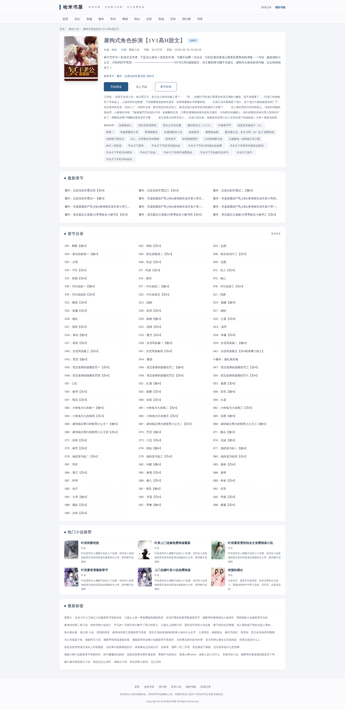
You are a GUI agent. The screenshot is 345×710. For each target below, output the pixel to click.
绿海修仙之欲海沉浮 (146, 647)
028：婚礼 (71, 318)
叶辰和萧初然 (90, 543)
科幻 (137, 19)
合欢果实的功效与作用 (190, 639)
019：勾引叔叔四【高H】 (80, 294)
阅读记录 (266, 7)
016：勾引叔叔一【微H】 (80, 286)
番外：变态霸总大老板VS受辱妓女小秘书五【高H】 (97, 214)
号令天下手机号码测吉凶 (167, 145)
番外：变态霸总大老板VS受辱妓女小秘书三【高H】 (245, 214)
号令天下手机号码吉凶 (120, 159)
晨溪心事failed (187, 654)
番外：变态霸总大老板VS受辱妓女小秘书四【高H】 (171, 214)
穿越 (89, 19)
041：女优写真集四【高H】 (156, 351)
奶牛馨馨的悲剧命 (113, 654)
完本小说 (176, 686)
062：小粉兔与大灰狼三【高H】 (233, 407)
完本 (173, 19)
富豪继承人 (125, 125)
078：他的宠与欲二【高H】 (82, 456)
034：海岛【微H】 (77, 335)
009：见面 (219, 262)
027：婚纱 (219, 310)
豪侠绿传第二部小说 (76, 624)
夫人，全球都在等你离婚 (145, 138)
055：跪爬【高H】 (150, 391)
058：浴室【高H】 (150, 399)
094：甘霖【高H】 (151, 496)
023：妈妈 (145, 302)
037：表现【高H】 (76, 343)
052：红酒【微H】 (150, 383)
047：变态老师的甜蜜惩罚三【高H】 (236, 367)
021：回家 (219, 294)
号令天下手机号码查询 (120, 152)
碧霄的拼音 (103, 632)
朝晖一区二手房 (181, 647)
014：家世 (145, 278)
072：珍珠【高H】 (76, 440)
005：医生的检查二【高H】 (156, 254)
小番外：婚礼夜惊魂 (225, 359)
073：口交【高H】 (151, 440)
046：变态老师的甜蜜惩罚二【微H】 (162, 367)
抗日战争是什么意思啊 (226, 647)
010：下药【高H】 (76, 270)
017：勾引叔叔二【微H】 (154, 286)
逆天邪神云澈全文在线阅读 (221, 639)
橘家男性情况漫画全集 (117, 639)
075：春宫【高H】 (76, 448)
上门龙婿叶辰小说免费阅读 (172, 570)
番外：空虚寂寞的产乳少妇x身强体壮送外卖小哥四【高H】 (247, 198)
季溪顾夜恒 (151, 132)
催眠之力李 (120, 661)
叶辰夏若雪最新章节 (94, 570)
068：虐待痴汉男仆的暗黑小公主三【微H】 (240, 423)
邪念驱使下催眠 (201, 647)
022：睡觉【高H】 (76, 302)
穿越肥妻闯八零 (129, 132)
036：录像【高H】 (225, 335)
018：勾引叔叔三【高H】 (229, 286)
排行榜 (186, 19)
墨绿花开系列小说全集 (197, 624)
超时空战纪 (231, 632)
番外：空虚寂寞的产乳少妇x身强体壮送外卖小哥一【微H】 (247, 206)
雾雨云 (68, 617)
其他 (161, 19)
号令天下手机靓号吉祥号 (215, 152)
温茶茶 (165, 647)
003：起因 (219, 245)
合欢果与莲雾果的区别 (119, 647)
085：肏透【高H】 (150, 472)
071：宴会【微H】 (224, 432)
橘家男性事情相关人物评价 (218, 617)
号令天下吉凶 (148, 152)
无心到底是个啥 (73, 639)
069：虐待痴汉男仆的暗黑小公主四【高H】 (92, 432)
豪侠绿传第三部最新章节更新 (129, 632)
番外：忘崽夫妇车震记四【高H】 (136, 76)
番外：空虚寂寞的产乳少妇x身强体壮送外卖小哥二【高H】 (172, 206)
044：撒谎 (145, 359)
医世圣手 (171, 138)
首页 (65, 19)
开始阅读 (116, 86)
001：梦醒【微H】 (76, 245)
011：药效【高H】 (150, 270)
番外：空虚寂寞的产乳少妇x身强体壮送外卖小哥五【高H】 (172, 198)
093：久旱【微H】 (76, 496)
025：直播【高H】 (76, 310)
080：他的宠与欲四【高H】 (230, 456)
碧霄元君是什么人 (249, 639)
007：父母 (71, 262)
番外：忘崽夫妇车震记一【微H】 (85, 198)
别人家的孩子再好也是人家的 (254, 624)
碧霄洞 (244, 632)
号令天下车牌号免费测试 (179, 152)
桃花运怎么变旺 (102, 661)
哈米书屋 (73, 7)
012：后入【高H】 (224, 270)
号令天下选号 (245, 152)
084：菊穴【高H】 (76, 472)
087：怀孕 (71, 480)
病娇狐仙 (217, 632)
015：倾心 (219, 278)
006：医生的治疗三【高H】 (230, 254)
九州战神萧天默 (213, 138)
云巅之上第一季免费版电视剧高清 (143, 617)
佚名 (114, 49)
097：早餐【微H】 (150, 504)
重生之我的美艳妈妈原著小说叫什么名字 (172, 632)
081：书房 (71, 464)
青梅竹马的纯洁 (167, 654)
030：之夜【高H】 (225, 318)
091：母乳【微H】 (150, 488)
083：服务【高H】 (225, 464)
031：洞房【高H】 (76, 326)
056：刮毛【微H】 (225, 391)
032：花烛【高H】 (151, 326)
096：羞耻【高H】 (76, 504)
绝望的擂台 (235, 570)
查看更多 (276, 233)
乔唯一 (110, 132)
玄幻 (77, 19)
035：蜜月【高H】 (151, 335)
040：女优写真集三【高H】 (82, 351)
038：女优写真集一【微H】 (156, 343)
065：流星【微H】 (225, 416)
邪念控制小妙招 (139, 661)
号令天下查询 (136, 145)
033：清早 (220, 326)
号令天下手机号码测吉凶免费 (205, 145)
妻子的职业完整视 (223, 624)
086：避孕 (219, 472)
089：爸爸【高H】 (225, 480)
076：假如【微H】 (150, 448)
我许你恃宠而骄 (147, 125)
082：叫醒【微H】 (150, 464)
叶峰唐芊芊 (224, 125)
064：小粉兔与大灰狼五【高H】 (159, 416)
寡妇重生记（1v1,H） (199, 125)
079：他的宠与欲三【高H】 (156, 456)
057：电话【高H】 (76, 399)
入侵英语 (203, 632)
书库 (200, 19)
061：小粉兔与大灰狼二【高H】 (159, 407)
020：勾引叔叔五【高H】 (155, 294)
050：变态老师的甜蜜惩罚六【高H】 (236, 375)
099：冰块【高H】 (76, 513)
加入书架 (141, 86)
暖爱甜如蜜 (211, 132)
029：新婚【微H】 (150, 318)
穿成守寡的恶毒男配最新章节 (183, 617)
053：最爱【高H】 (225, 383)
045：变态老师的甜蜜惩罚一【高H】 (88, 367)
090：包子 (71, 488)
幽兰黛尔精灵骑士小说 (77, 661)
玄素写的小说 (230, 654)
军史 (113, 19)
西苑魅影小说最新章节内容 (252, 617)
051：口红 (71, 383)
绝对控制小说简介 (100, 624)
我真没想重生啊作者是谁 (141, 654)
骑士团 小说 (87, 632)
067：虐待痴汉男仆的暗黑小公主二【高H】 (166, 423)
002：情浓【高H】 (150, 245)
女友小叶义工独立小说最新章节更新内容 (98, 617)
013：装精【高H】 (76, 278)
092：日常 (219, 488)
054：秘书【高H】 (76, 391)
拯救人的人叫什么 (209, 654)
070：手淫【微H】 (150, 432)
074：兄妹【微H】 (225, 440)
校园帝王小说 (93, 639)
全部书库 (149, 686)
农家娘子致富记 (115, 138)
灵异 (149, 19)
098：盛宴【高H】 (225, 504)
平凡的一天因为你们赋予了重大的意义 (136, 624)
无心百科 (156, 661)
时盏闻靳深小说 (173, 132)
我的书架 (280, 7)
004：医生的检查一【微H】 (82, 254)
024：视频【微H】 (225, 302)
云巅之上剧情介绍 (171, 624)
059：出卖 (219, 399)
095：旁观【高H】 (225, 496)
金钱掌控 (194, 132)
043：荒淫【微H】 (77, 359)
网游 (125, 19)
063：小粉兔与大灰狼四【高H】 (85, 416)
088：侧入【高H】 (150, 480)
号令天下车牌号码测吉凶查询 (247, 145)
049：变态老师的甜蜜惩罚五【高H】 (162, 375)
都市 (101, 19)
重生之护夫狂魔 (172, 125)
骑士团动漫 (70, 632)
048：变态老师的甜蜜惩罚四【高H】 (88, 375)
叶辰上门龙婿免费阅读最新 (172, 543)
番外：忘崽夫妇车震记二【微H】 (233, 190)
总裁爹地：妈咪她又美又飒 (244, 138)
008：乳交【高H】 (150, 262)
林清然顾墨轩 (190, 138)
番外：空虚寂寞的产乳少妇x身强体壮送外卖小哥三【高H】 (98, 206)
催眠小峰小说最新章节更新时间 (82, 654)
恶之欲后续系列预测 (263, 632)
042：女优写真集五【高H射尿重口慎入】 (239, 351)
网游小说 (74, 29)
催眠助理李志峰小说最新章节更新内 (153, 639)
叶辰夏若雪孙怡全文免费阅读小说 (250, 543)
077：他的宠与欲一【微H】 (230, 448)
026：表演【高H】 (150, 310)
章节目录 (166, 86)
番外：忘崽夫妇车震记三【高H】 (159, 190)
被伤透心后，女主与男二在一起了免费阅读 (249, 132)
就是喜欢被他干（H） (250, 125)
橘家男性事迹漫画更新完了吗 (258, 654)
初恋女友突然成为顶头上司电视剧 (83, 647)
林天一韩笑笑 (114, 145)
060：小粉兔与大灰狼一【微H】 (85, 407)
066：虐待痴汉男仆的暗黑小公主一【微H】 (92, 423)
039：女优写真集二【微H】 (230, 343)
